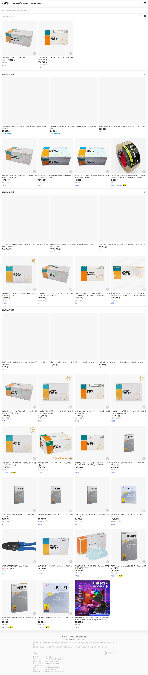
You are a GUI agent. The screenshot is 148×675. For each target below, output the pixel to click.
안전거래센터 (81, 639)
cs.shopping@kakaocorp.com (52, 667)
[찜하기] (34, 53)
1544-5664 (47, 669)
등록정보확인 (56, 661)
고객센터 (64, 637)
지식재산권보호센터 (69, 639)
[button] (145, 3)
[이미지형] (145, 16)
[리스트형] (141, 16)
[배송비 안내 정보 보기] (47, 64)
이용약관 (71, 637)
